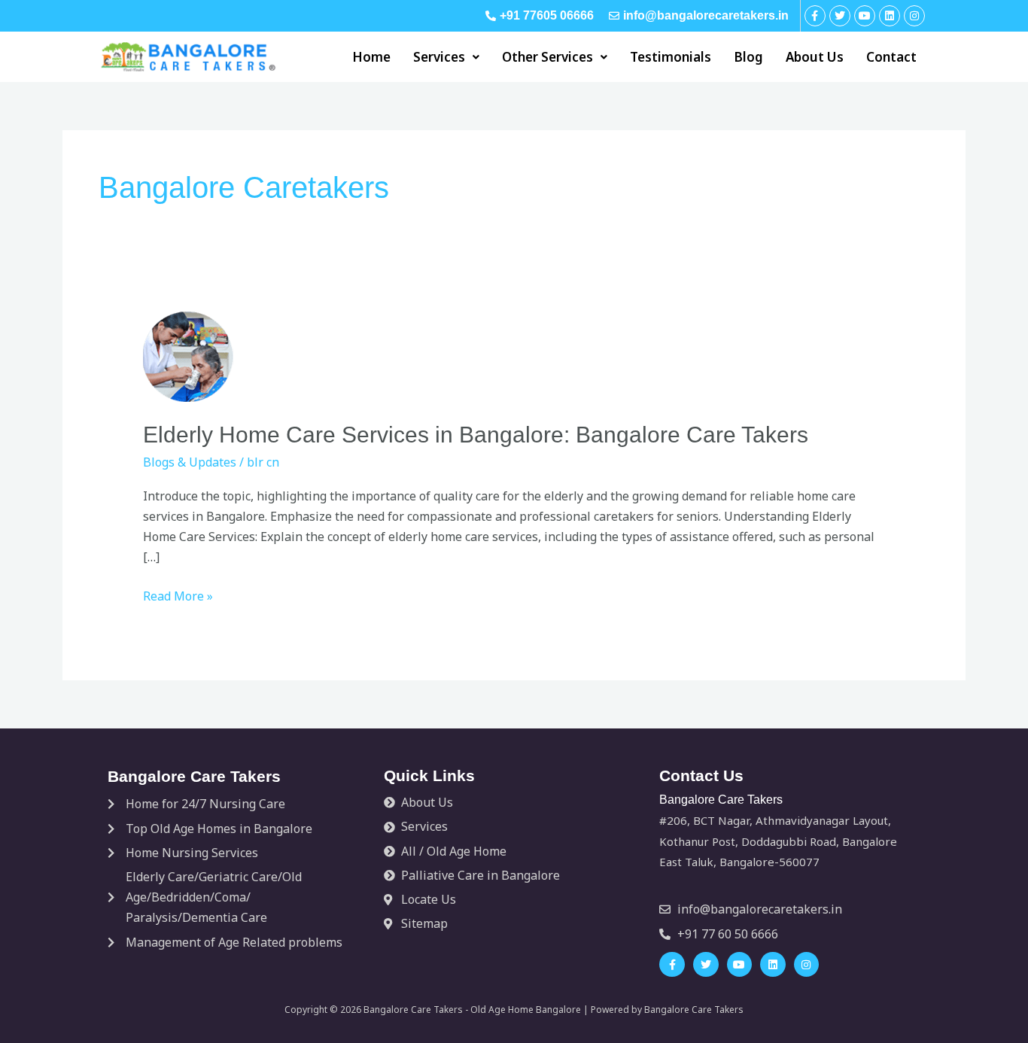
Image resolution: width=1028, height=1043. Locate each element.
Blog (748, 56)
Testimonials (670, 56)
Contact (891, 56)
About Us (815, 56)
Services (439, 56)
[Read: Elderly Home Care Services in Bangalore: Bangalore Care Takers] (188, 356)
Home (371, 56)
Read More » (178, 595)
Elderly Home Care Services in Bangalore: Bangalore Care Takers (475, 434)
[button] (446, 56)
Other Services (547, 56)
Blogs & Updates (189, 462)
